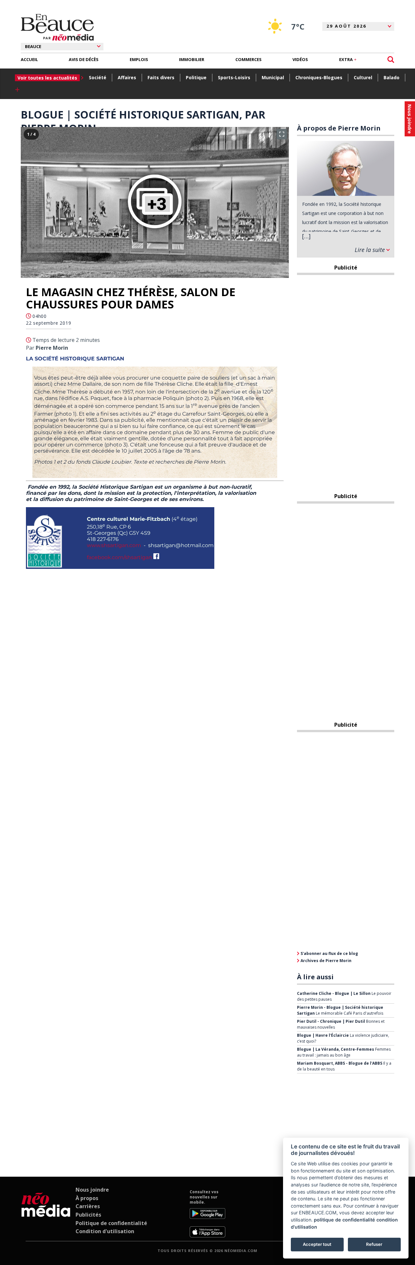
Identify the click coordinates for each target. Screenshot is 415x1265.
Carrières (88, 1206)
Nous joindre (92, 1189)
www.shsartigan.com (114, 545)
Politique (196, 77)
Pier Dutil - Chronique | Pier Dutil (331, 1021)
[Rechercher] (390, 60)
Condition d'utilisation (105, 1231)
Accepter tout (317, 1244)
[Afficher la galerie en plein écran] (282, 134)
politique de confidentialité (344, 1219)
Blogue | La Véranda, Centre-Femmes (335, 1049)
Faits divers (161, 77)
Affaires (127, 77)
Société (97, 77)
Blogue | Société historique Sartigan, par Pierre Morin (143, 121)
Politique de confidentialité (111, 1223)
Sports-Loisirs (234, 77)
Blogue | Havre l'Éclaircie (323, 1035)
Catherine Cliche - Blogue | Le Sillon (334, 993)
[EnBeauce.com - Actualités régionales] (57, 27)
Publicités (88, 1214)
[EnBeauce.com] (46, 1213)
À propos (87, 1198)
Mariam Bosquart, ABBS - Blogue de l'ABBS (339, 1063)
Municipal (273, 77)
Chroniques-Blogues (318, 77)
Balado (391, 77)
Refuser (374, 1244)
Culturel (363, 77)
